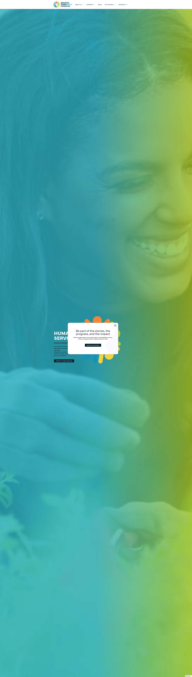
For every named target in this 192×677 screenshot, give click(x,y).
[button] (115, 325)
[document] (96, 338)
